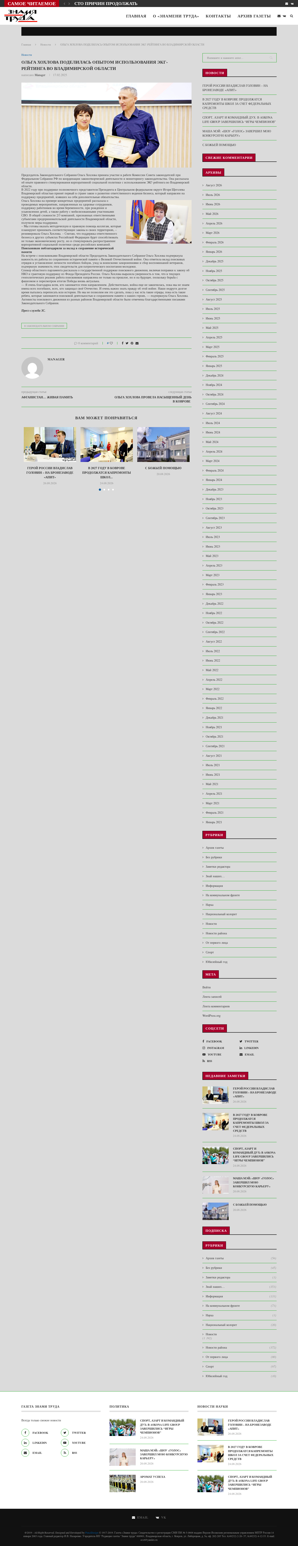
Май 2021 (212, 784)
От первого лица (217, 942)
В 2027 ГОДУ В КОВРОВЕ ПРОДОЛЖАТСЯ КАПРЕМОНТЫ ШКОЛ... (106, 472)
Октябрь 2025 (214, 280)
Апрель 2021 (214, 793)
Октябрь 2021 (214, 736)
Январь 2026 (214, 251)
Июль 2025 (213, 309)
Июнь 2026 (213, 204)
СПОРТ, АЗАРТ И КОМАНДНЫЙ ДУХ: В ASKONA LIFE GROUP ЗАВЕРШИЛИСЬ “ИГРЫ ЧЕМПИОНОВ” (239, 119)
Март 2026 (212, 233)
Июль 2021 (213, 765)
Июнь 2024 (213, 432)
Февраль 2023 (215, 584)
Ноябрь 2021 (214, 727)
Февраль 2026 (215, 242)
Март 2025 (212, 347)
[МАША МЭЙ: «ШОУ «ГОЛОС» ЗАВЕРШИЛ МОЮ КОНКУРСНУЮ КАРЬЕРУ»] (215, 1185)
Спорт (210, 952)
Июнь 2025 (213, 318)
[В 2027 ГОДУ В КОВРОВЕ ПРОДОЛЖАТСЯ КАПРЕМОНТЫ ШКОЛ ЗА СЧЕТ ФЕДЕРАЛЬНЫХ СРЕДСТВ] (106, 444)
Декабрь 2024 (214, 375)
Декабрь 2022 (214, 603)
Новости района (216, 933)
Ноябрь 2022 (214, 613)
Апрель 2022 (214, 679)
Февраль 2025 (215, 356)
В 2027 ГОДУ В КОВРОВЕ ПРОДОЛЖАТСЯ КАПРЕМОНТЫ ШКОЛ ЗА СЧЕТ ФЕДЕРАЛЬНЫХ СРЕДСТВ (236, 103)
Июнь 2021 (213, 774)
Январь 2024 (214, 480)
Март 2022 (212, 689)
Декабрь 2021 (214, 717)
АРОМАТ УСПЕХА (152, 1477)
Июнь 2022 (213, 660)
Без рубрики (214, 857)
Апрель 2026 (214, 223)
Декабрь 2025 (214, 261)
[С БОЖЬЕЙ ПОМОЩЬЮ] (163, 444)
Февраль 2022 (215, 698)
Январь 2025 (214, 366)
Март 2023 (212, 575)
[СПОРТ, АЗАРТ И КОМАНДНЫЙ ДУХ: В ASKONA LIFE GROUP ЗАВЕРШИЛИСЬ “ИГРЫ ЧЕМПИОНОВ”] (215, 1155)
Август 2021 (214, 755)
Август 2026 (214, 185)
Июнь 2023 (213, 546)
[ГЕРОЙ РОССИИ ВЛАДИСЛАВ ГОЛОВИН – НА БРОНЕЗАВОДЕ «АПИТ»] (50, 444)
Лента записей (212, 996)
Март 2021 (212, 803)
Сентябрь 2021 (215, 746)
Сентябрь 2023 (215, 518)
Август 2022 (214, 641)
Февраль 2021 (215, 812)
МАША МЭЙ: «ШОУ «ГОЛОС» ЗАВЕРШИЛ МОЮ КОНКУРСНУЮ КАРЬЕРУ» (236, 133)
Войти (206, 987)
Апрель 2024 (214, 451)
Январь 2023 (214, 594)
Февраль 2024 (215, 470)
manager (40, 75)
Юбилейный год (216, 962)
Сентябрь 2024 (215, 404)
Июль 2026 (213, 195)
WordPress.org (211, 1015)
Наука (209, 905)
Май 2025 (212, 328)
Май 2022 (212, 670)
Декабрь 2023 (214, 489)
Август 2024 (214, 413)
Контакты (218, 16)
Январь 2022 (214, 708)
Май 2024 (212, 442)
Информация (214, 886)
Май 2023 (212, 556)
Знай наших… (215, 876)
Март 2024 (212, 461)
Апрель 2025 (214, 337)
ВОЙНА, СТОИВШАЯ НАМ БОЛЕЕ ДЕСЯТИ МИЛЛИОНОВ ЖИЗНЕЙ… (149, 3)
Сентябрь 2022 (215, 632)
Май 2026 (212, 214)
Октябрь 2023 (214, 508)
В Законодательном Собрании (44, 326)
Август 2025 (214, 299)
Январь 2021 (214, 822)
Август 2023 (214, 527)
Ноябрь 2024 (214, 385)
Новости (45, 44)
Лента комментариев (216, 1006)
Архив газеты (254, 16)
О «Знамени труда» (176, 16)
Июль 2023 (213, 537)
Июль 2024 (213, 423)
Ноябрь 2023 (214, 499)
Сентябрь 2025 (215, 290)
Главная (136, 16)
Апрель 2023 (214, 565)
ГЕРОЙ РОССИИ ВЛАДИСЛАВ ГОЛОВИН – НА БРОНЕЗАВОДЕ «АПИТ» (49, 472)
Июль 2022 (213, 651)
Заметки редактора (218, 866)
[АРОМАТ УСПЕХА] (123, 1483)
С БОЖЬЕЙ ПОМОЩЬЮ (163, 468)
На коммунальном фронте (223, 895)
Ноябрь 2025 (214, 271)
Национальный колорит (221, 914)
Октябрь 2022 (214, 622)
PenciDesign (91, 1532)
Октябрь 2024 (214, 394)
